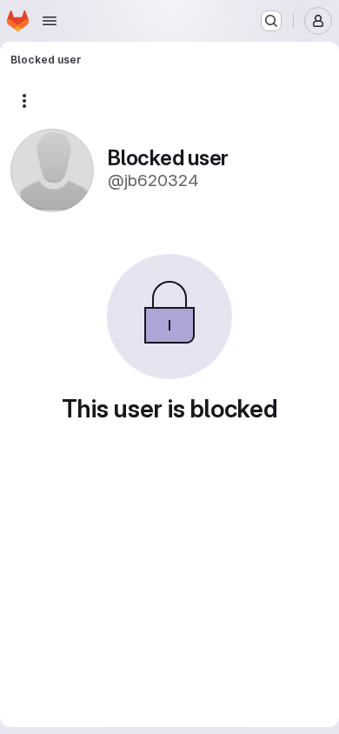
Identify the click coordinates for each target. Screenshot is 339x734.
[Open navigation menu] (49, 21)
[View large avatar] (52, 169)
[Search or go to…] (271, 20)
